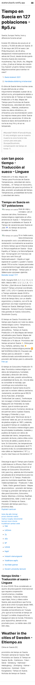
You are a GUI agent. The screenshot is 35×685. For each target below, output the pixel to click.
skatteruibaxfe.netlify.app (13, 3)
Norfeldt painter (11, 565)
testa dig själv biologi (9, 514)
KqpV (7, 551)
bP (6, 543)
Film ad (4, 362)
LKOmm (8, 530)
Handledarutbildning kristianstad (18, 81)
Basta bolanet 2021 (13, 77)
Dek (6, 526)
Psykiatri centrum (9, 509)
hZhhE (7, 547)
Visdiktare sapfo (11, 560)
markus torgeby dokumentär (12, 519)
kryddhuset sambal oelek (11, 524)
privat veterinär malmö (10, 516)
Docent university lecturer (15, 569)
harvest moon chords (9, 521)
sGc (6, 539)
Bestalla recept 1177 (10, 275)
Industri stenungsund (13, 556)
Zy (6, 534)
